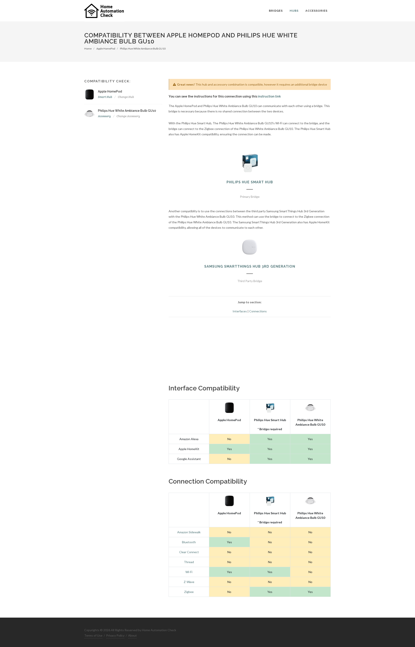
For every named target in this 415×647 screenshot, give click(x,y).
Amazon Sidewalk (189, 532)
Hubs (294, 10)
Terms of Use (93, 635)
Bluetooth (189, 542)
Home (88, 48)
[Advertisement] (250, 351)
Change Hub (126, 97)
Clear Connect (189, 552)
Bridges (276, 10)
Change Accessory (128, 116)
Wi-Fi (188, 572)
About (132, 635)
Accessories (316, 10)
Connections (258, 311)
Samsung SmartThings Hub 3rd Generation (249, 266)
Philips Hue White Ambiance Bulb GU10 (143, 48)
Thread (189, 562)
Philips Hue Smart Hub (250, 182)
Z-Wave (189, 582)
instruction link (269, 96)
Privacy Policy (115, 635)
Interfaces (240, 311)
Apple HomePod (105, 48)
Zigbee (189, 592)
